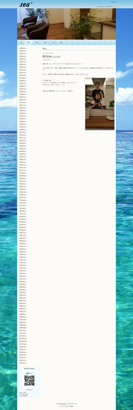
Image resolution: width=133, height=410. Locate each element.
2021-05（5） (22, 219)
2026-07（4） (22, 50)
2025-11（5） (22, 72)
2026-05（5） (22, 56)
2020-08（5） (22, 243)
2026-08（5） (22, 48)
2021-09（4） (22, 208)
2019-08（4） (22, 276)
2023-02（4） (22, 162)
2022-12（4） (22, 167)
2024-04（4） (22, 124)
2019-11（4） (22, 267)
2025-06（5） (22, 86)
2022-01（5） (22, 197)
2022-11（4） (22, 170)
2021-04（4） (22, 221)
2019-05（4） (22, 284)
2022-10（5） (22, 172)
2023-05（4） (22, 153)
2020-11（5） (22, 235)
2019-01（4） (22, 295)
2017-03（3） (22, 354)
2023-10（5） (22, 140)
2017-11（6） (22, 333)
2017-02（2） (22, 357)
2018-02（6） (22, 324)
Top (21, 42)
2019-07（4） (22, 278)
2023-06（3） (22, 151)
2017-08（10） (23, 341)
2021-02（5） (22, 227)
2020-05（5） (22, 251)
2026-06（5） (22, 53)
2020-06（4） (22, 248)
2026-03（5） (22, 61)
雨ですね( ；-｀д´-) (51, 56)
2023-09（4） (22, 143)
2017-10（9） (22, 335)
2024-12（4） (22, 102)
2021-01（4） (22, 229)
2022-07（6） (22, 181)
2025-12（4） (22, 69)
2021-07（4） (22, 213)
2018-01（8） (22, 327)
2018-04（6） (22, 319)
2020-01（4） (22, 262)
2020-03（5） (22, 257)
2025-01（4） (22, 99)
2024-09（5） (22, 110)
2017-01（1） (22, 360)
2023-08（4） (22, 145)
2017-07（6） (22, 343)
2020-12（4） (22, 232)
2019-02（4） (22, 292)
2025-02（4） (22, 96)
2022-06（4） (22, 183)
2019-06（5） (22, 281)
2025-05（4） (22, 88)
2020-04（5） (22, 254)
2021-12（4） (22, 200)
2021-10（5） (22, 205)
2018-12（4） (22, 297)
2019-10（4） (22, 270)
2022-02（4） (22, 194)
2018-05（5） (22, 316)
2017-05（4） (22, 349)
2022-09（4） (22, 175)
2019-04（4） (22, 286)
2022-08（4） (22, 178)
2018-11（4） (22, 300)
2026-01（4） (22, 67)
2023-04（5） (22, 156)
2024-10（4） (22, 107)
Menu (36, 42)
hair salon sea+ (63, 403)
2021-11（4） (22, 202)
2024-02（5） (22, 129)
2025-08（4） (22, 80)
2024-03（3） (22, 126)
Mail (61, 42)
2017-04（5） (22, 352)
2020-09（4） (22, 240)
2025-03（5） (22, 94)
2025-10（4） (22, 75)
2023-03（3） (22, 159)
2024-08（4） (22, 113)
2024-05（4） (22, 121)
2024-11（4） (22, 105)
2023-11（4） (22, 137)
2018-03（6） (22, 322)
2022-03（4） (22, 191)
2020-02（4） (22, 259)
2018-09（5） (22, 305)
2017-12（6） (22, 330)
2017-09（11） (23, 338)
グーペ (67, 406)
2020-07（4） (22, 246)
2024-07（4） (22, 115)
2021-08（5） (22, 210)
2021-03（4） (22, 224)
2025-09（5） (22, 77)
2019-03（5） (22, 289)
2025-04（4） (22, 91)
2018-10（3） (22, 303)
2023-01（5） (22, 164)
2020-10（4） (22, 238)
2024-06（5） (22, 118)
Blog (28, 42)
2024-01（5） (22, 132)
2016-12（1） (22, 362)
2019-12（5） (22, 265)
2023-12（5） (22, 134)
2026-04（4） (22, 58)
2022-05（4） (22, 186)
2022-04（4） (22, 189)
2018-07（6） (22, 311)
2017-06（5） (22, 346)
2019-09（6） (22, 273)
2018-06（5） (22, 314)
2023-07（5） (22, 148)
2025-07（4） (22, 83)
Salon (45, 42)
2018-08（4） (22, 308)
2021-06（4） (22, 216)
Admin (71, 406)
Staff (53, 42)
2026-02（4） (22, 64)
